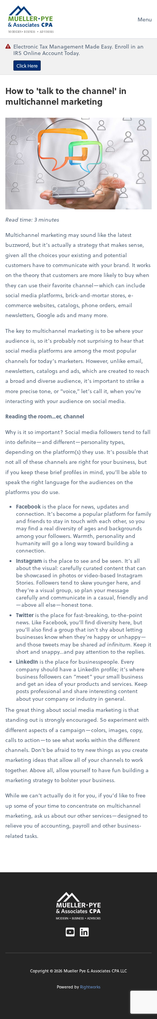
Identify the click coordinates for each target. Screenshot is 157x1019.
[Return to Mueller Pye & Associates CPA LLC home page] (78, 905)
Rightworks (90, 987)
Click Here (27, 65)
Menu (145, 19)
